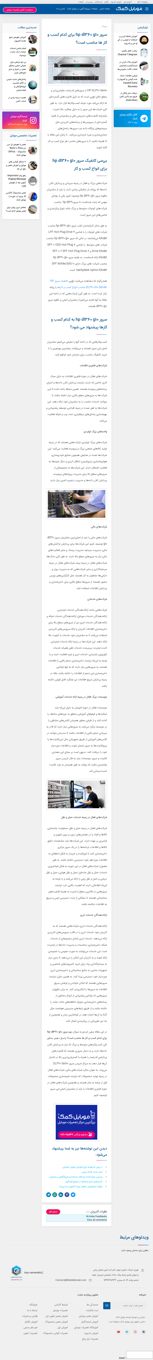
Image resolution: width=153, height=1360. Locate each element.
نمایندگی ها (92, 1305)
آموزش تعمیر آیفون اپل (57, 1316)
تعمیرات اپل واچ (90, 1339)
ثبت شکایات (92, 1311)
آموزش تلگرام (31, 1322)
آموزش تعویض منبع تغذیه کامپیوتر (17, 39)
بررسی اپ (89, 1)
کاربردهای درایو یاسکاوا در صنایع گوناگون (84, 1182)
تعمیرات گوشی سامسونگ (55, 1333)
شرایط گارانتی (61, 1305)
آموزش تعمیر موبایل (88, 1316)
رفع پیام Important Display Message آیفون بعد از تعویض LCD (16, 181)
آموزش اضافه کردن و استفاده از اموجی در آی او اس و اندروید (127, 40)
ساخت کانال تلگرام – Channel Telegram (127, 52)
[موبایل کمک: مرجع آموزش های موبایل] (129, 9)
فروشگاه (33, 1305)
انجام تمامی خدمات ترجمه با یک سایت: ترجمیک (18, 52)
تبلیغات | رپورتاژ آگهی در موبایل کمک (82, 9)
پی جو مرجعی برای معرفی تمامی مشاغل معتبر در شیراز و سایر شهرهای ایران (17, 67)
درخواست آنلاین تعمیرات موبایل (20, 10)
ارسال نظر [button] (53, 1212)
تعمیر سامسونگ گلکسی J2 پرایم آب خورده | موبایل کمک (16, 196)
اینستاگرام (98, 1)
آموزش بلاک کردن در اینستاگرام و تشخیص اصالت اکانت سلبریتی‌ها (127, 65)
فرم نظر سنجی (30, 1328)
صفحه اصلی (105, 9)
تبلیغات (81, 1)
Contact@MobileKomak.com (70, 1280)
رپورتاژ (104, 26)
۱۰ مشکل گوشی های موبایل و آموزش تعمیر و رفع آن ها (16, 165)
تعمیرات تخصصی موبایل (23, 135)
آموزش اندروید (116, 1)
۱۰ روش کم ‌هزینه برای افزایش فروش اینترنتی (82, 1167)
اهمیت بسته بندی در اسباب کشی (17, 99)
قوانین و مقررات (29, 1316)
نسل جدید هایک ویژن (92, 1172)
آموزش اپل (127, 1)
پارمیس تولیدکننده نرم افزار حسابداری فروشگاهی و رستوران (76, 1177)
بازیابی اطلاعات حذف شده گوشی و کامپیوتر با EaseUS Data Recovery (127, 81)
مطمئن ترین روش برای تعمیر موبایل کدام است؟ (16, 209)
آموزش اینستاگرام (89, 1322)
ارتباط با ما (32, 1311)
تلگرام (106, 1)
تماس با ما (60, 9)
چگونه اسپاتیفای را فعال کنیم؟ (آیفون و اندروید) (81, 1187)
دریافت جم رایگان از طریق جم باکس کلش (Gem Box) (128, 96)
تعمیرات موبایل (60, 1311)
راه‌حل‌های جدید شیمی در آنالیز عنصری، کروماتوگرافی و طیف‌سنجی (16, 85)
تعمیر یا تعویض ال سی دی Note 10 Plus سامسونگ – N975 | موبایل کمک (16, 150)
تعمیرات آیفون (30, 1333)
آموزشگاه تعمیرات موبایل (86, 1328)
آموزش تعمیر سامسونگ (56, 1322)
